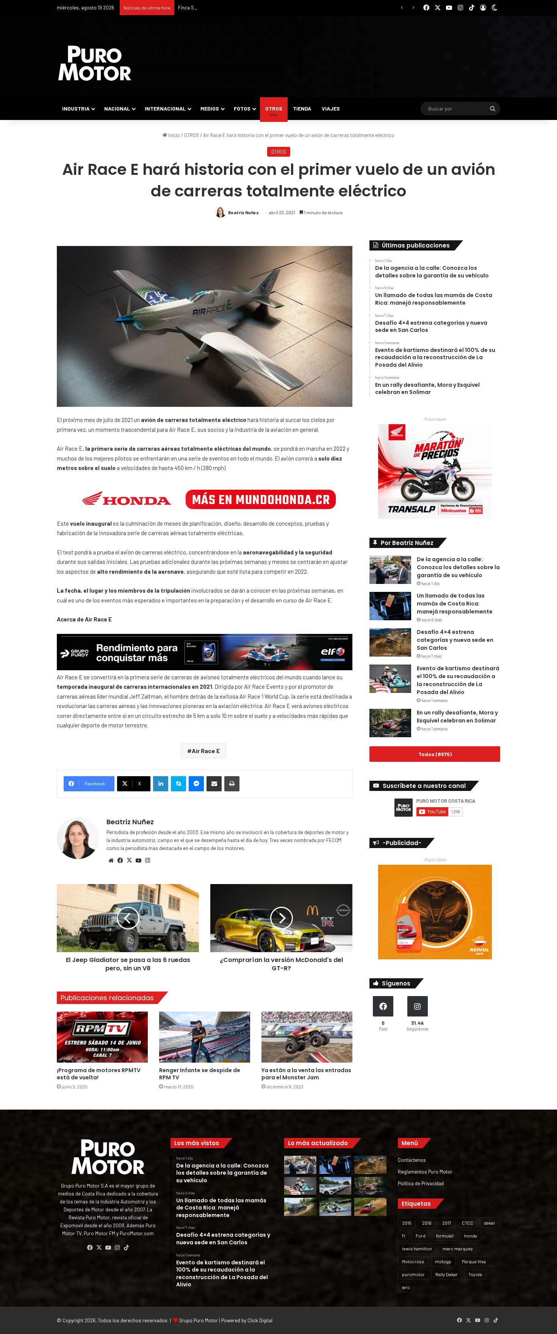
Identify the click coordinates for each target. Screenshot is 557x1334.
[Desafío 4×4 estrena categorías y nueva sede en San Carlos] (390, 642)
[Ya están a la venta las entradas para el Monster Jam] (306, 1037)
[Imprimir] (231, 783)
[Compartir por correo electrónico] (214, 783)
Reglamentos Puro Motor (425, 1171)
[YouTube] (138, 860)
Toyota (475, 1274)
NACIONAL (117, 108)
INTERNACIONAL (165, 108)
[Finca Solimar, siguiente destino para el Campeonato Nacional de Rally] (370, 1207)
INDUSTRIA (75, 108)
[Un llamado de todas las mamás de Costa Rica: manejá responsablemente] (390, 606)
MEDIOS (209, 108)
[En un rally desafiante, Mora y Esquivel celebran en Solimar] (390, 723)
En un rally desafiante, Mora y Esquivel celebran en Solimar (457, 716)
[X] (129, 860)
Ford (421, 1235)
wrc (406, 1287)
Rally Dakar (446, 1274)
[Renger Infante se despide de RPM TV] (204, 1037)
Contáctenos (412, 1160)
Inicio (173, 135)
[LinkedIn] (160, 783)
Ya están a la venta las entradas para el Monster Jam (306, 1073)
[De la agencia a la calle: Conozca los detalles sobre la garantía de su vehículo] (390, 570)
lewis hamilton (417, 1248)
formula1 (445, 1235)
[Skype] (178, 783)
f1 (403, 1235)
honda (470, 1235)
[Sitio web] (111, 860)
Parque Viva (474, 1261)
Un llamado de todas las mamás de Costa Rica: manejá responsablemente (455, 603)
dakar (489, 1222)
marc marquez (458, 1248)
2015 (406, 1222)
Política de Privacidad (421, 1183)
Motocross (413, 1261)
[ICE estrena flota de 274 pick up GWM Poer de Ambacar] (335, 1186)
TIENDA (302, 108)
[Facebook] (120, 860)
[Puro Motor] (95, 63)
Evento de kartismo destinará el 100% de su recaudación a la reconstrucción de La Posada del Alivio (458, 680)
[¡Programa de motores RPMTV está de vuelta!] (102, 1037)
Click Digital (259, 1320)
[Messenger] (196, 783)
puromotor (413, 1274)
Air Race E (206, 750)
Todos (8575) (435, 754)
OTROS (273, 108)
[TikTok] (126, 1247)
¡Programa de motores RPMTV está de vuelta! (99, 1073)
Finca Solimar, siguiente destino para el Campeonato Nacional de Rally (254, 8)
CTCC (467, 1222)
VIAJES (331, 108)
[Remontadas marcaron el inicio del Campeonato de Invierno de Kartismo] (335, 1207)
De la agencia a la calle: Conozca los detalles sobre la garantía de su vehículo (458, 567)
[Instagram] (147, 860)
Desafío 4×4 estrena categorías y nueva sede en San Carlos (455, 640)
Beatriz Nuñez (243, 212)
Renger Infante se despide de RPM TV (199, 1073)
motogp (443, 1261)
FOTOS (242, 108)
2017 (446, 1222)
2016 (427, 1222)
